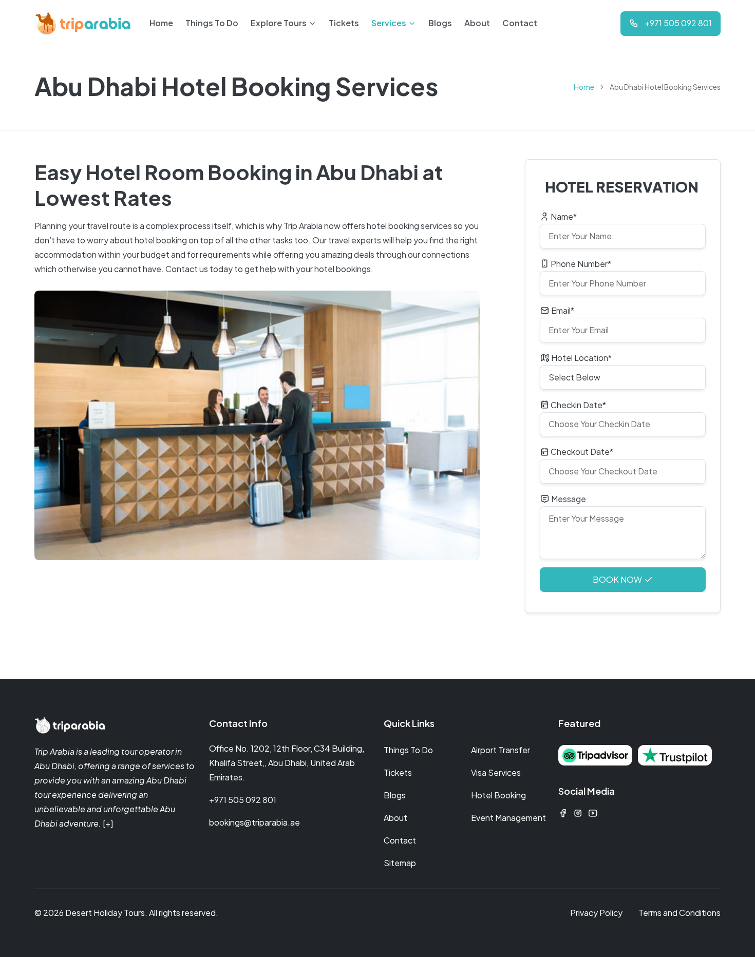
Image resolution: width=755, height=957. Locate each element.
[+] (108, 823)
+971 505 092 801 (242, 799)
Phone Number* (580, 263)
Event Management (508, 817)
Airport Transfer (500, 749)
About (395, 817)
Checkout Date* (581, 451)
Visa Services (496, 772)
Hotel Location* (581, 357)
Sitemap (400, 862)
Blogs (395, 795)
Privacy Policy (596, 912)
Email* (562, 310)
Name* (563, 216)
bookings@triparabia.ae (254, 822)
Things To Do (408, 749)
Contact (400, 840)
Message (568, 498)
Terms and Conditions (679, 912)
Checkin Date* (577, 404)
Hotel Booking (498, 795)
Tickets (398, 772)
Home (584, 87)
